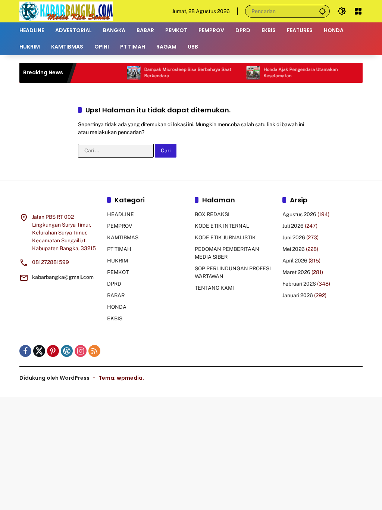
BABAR (116, 295)
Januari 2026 (297, 295)
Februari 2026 (299, 284)
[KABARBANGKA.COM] (66, 11)
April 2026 (294, 261)
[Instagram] (81, 351)
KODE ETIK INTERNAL (222, 226)
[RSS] (94, 351)
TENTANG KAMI (214, 288)
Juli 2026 (293, 226)
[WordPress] (67, 351)
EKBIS (114, 318)
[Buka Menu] (358, 11)
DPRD (114, 284)
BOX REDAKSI (212, 214)
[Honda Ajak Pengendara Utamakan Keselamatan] (244, 73)
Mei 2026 (293, 249)
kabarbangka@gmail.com (63, 277)
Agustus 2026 (299, 214)
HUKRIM (117, 261)
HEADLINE (120, 214)
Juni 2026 (293, 237)
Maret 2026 (296, 272)
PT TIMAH (119, 249)
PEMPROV (119, 226)
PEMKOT (118, 272)
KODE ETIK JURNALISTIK (225, 237)
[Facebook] (25, 351)
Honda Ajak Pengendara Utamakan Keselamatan (292, 72)
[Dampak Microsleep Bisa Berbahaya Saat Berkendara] (125, 73)
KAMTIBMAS (122, 237)
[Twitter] (39, 351)
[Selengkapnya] (59, 201)
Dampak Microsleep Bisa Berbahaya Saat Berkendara (179, 72)
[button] (322, 11)
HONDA (116, 307)
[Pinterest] (53, 351)
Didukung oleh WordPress (54, 378)
